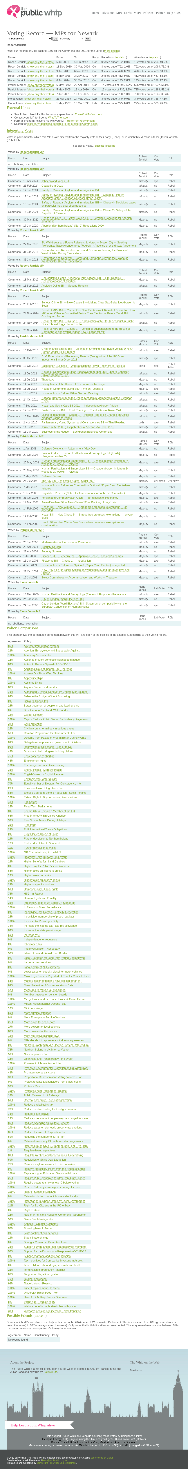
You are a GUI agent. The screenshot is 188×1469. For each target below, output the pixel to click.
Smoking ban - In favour (38, 1228)
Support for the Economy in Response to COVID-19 (55, 1251)
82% (10, 664)
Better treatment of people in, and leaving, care (51, 705)
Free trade (30, 824)
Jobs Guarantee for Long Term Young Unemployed (54, 957)
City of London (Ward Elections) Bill (62, 598)
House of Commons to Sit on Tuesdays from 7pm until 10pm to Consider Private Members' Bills (85, 373)
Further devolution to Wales (40, 847)
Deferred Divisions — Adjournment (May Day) (69, 448)
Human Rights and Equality (40, 898)
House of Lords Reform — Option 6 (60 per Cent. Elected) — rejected (83, 565)
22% (10, 723)
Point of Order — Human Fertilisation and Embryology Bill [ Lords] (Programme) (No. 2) (80, 455)
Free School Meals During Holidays (45, 820)
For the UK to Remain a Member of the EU (49, 811)
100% (11, 655)
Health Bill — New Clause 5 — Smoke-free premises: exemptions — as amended (84, 508)
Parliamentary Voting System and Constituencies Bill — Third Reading (83, 422)
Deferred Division (51, 476)
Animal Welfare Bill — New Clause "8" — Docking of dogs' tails (79, 502)
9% (10, 1233)
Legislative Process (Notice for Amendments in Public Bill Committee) (83, 493)
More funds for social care (39, 1022)
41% (10, 1072)
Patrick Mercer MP (32, 336)
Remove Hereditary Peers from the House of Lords (54, 1168)
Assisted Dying (33, 682)
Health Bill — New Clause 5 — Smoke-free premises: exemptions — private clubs (87, 516)
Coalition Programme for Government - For (49, 733)
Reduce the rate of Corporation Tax (45, 1132)
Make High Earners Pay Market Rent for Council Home (57, 976)
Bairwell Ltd (50, 1371)
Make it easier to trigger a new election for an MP (53, 980)
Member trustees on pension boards (45, 994)
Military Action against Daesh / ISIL (45, 1003)
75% (10, 691)
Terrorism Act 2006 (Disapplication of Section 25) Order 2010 (77, 427)
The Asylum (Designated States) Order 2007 (68, 480)
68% (10, 815)
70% (10, 783)
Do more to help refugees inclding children (49, 751)
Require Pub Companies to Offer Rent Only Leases (54, 1177)
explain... (120, 57)
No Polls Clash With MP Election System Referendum (56, 1044)
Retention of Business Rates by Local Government (54, 1200)
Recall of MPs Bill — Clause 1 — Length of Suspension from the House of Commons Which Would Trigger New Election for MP (85, 330)
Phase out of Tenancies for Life (42, 1063)
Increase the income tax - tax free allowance (50, 925)
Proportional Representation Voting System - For (53, 1077)
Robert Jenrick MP (32, 151)
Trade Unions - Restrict (38, 1283)
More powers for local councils (42, 1026)
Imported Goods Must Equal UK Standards (49, 902)
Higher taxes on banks (37, 875)
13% (10, 659)
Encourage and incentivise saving (44, 765)
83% (10, 930)
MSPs (137, 12)
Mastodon (136, 1370)
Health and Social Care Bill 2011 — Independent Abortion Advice (79, 405)
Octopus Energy (52, 1439)
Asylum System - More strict (41, 687)
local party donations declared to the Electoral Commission (62, 123)
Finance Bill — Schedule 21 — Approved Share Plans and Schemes (82, 556)
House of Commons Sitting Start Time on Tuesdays (72, 388)
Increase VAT (32, 934)
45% (10, 751)
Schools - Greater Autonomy (41, 1223)
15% (10, 1058)
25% (10, 705)
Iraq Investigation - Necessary (42, 948)
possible (110, 145)
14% (10, 714)
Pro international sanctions (39, 1072)
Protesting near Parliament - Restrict (45, 1090)
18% (10, 861)
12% (10, 801)
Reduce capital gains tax (38, 1104)
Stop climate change (36, 1237)
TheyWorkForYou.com (88, 114)
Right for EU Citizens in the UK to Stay (47, 1205)
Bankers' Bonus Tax (36, 700)
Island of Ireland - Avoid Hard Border (45, 953)
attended (99, 145)
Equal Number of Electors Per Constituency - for (53, 783)
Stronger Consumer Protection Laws (46, 1242)
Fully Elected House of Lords (41, 833)
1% (10, 1150)
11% (10, 847)
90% (10, 746)
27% (10, 1026)
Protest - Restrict (34, 1086)
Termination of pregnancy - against (44, 1269)
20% (10, 788)
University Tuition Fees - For (41, 1292)
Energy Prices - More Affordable (43, 769)
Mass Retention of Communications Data (48, 985)
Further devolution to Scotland (41, 843)
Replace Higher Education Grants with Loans (51, 1173)
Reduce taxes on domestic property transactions (53, 1127)
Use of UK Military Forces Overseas (46, 1297)
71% (10, 1113)
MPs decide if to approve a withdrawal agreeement (54, 1040)
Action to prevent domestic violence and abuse (52, 659)
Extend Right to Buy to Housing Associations (50, 797)
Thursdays (47, 379)
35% (10, 769)
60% (10, 934)
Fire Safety (30, 801)
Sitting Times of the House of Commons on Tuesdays (73, 384)
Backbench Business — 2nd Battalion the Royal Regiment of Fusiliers (83, 365)
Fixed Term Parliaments (38, 806)
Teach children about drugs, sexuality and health (52, 1265)
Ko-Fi (125, 1445)
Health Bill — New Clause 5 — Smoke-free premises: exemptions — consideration (82, 524)
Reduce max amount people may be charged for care (56, 1118)
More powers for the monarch (41, 1031)
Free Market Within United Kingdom (45, 815)
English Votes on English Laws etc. (45, 774)
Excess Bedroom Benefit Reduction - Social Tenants (55, 792)
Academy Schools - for (37, 655)
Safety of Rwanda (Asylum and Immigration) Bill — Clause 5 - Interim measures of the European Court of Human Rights (82, 196)
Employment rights (35, 760)
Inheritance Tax (33, 944)
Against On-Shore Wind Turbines (43, 673)
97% (10, 1086)
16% (10, 1008)
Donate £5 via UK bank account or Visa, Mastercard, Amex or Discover (94, 1442)
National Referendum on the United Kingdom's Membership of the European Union (86, 399)
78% (10, 1109)
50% (10, 889)
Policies (148, 12)
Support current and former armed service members (55, 1246)
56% (10, 733)
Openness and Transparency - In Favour (48, 1058)
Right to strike (32, 1210)
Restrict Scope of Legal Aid (40, 1191)
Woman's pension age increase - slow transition (52, 1311)
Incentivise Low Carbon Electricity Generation (51, 911)
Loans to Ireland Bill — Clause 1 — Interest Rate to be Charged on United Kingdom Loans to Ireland (85, 416)
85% (10, 792)
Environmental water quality (40, 778)
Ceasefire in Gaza (52, 185)
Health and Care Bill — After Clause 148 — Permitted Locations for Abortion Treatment (86, 219)
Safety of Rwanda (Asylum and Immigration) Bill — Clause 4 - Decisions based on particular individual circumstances (88, 204)
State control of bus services (41, 1233)
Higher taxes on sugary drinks (42, 879)
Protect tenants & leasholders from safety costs (52, 1081)
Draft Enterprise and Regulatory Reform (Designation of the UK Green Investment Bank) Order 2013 (83, 358)
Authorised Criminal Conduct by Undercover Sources (56, 691)
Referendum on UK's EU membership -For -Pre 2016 (56, 1145)
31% (10, 1246)
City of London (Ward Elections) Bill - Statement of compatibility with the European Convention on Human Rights (84, 605)
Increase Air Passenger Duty (41, 921)
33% (10, 820)
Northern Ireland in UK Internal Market (46, 1049)
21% (10, 650)
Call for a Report (33, 714)
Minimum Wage (33, 1008)
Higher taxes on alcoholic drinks (43, 870)
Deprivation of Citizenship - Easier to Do (48, 746)
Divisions (108, 12)
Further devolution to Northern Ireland (46, 838)
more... (40, 1315)
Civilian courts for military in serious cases (49, 728)
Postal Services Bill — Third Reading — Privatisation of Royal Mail (81, 410)
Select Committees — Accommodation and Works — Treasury (79, 577)
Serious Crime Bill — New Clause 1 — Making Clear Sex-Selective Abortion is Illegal (88, 304)
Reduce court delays (36, 1113)
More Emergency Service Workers (45, 1017)
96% (10, 1283)
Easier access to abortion (39, 756)
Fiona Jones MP (30, 582)
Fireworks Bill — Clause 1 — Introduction (66, 560)
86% (10, 645)
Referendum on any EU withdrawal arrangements (53, 1141)
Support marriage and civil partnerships (47, 1255)
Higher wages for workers (39, 884)
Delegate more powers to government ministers (52, 742)
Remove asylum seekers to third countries (49, 1164)
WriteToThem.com (59, 117)
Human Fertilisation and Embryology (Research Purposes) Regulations (83, 594)
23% (10, 884)
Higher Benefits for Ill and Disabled (44, 861)
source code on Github (102, 1458)
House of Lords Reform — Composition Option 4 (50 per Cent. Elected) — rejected (85, 487)
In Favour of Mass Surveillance (42, 907)
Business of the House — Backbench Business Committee (76, 431)
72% (10, 1049)
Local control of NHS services (42, 967)
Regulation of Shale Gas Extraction (45, 1159)
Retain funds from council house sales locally (51, 1196)
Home (96, 12)
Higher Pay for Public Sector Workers (46, 866)
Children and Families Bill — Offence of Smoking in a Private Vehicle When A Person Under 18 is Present (87, 350)
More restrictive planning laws (41, 1035)
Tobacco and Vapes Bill (55, 181)
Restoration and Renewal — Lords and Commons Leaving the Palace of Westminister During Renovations (84, 252)
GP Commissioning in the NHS (42, 852)
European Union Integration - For (43, 788)
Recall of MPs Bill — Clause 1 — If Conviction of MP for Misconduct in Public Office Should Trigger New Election (87, 322)
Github (83, 1445)
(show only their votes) (40, 61)
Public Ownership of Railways (42, 1095)
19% (10, 838)
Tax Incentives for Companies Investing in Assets (53, 1260)
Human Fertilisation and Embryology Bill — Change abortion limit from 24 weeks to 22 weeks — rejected (85, 462)
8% (10, 678)
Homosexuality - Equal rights (41, 889)
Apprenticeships (33, 678)
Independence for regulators (40, 939)
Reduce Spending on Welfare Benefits (46, 1122)
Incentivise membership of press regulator (49, 916)
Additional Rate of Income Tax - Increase (48, 668)
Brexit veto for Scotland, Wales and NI (46, 710)
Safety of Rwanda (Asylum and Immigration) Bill (70, 190)
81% (10, 742)
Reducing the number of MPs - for (44, 1136)
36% (10, 902)
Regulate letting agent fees (39, 1150)
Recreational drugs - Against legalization (48, 1100)
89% (10, 1155)
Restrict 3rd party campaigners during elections (52, 1187)
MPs (119, 12)
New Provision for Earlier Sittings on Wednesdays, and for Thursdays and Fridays (85, 571)
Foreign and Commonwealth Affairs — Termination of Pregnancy (79, 497)
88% (10, 687)
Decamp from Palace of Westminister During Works (55, 737)
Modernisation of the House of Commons (66, 542)
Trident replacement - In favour (42, 1288)
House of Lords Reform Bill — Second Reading (69, 393)
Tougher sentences (35, 1278)
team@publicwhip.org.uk (54, 1460)
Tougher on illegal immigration (41, 1274)
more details (111, 50)
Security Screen (51, 546)
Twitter (160, 12)
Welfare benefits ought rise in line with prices (50, 1306)
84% (10, 696)
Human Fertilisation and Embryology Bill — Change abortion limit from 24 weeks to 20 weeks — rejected (85, 470)
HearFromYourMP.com (81, 120)
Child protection (33, 723)
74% (10, 925)
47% (10, 989)
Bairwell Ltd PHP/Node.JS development (56, 1463)
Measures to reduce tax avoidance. (45, 989)
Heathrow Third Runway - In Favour (45, 856)
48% (10, 760)
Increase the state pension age (42, 930)
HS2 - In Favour (33, 893)
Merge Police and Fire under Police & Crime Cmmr (54, 999)
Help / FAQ (174, 12)
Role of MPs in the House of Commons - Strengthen (55, 1214)
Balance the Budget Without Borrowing (47, 696)
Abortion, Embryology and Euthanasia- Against (51, 650)
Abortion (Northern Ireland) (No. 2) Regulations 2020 (72, 225)
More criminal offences (37, 1012)
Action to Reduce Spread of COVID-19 (47, 664)
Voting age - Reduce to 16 (39, 1301)
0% (10, 668)
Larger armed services (37, 962)
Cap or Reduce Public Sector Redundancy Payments (56, 719)
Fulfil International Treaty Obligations (45, 829)
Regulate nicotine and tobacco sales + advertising (53, 1155)
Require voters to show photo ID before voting (51, 1182)
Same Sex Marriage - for (38, 1219)
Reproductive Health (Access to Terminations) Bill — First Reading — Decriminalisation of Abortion (82, 279)
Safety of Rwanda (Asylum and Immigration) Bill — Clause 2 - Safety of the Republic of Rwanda (86, 212)
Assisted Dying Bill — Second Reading (64, 285)
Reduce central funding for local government (50, 1109)
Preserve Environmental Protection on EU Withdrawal (56, 1067)
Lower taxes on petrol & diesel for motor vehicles (53, 971)
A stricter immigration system (41, 645)
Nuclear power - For (36, 1054)
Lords (128, 12)
